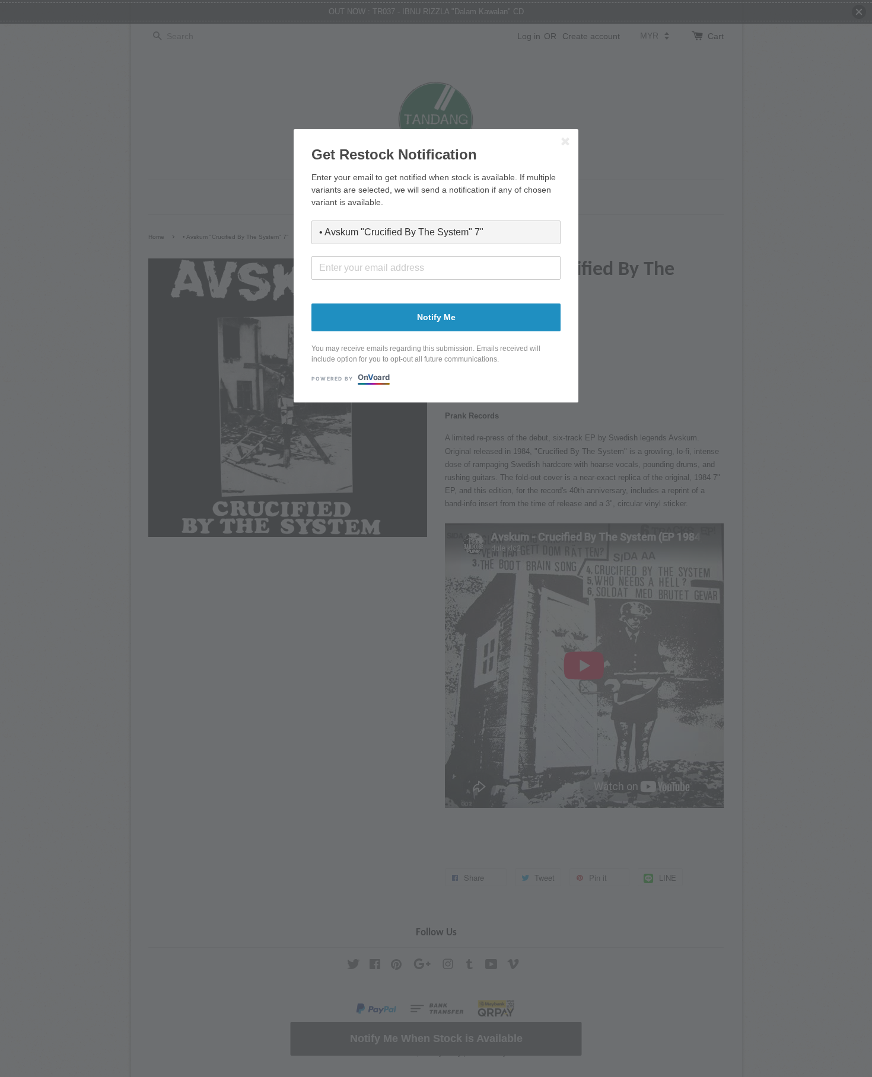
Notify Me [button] (436, 317)
